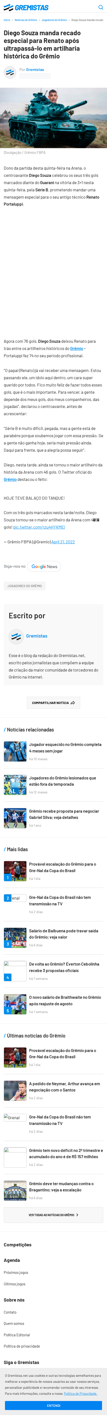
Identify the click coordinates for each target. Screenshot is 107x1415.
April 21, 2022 (63, 541)
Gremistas (35, 69)
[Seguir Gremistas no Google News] (32, 564)
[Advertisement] (53, 269)
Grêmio (76, 348)
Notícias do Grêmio (26, 19)
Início (7, 19)
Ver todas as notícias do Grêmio (51, 1215)
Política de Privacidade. (80, 1394)
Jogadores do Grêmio (54, 19)
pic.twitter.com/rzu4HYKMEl (39, 526)
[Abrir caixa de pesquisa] (101, 7)
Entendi (53, 1406)
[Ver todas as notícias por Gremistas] (10, 69)
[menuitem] (53, 1272)
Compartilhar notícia (50, 703)
